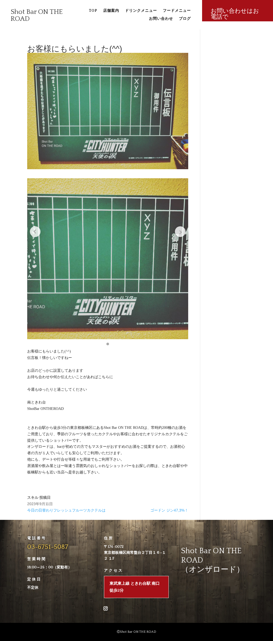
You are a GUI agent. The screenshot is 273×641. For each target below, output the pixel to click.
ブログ (185, 19)
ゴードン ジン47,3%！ (169, 510)
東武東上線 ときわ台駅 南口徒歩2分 (135, 587)
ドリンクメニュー (141, 11)
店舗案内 (111, 11)
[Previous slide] (35, 231)
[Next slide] (180, 231)
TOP (93, 11)
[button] (107, 344)
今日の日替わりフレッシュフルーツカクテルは (66, 510)
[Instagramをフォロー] (105, 608)
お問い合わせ (161, 19)
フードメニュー (177, 11)
